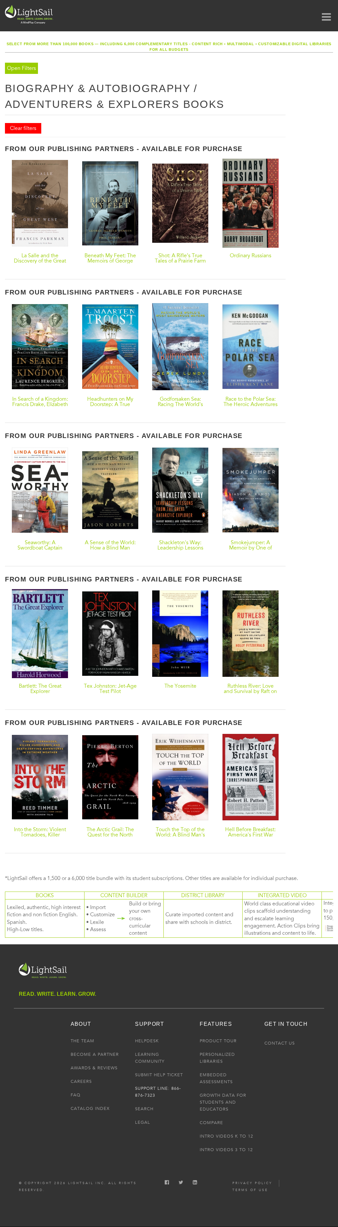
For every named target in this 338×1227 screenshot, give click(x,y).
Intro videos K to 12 (226, 1136)
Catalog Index (90, 1108)
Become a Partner (95, 1054)
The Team (82, 1041)
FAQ (76, 1095)
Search (144, 1109)
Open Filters (21, 68)
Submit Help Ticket (159, 1075)
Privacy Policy (252, 1183)
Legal (142, 1122)
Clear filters (23, 128)
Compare (211, 1122)
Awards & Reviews (94, 1068)
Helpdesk (147, 1041)
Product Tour (218, 1041)
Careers (81, 1081)
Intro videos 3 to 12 (226, 1149)
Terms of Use (250, 1190)
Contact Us (279, 1043)
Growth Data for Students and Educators (223, 1102)
